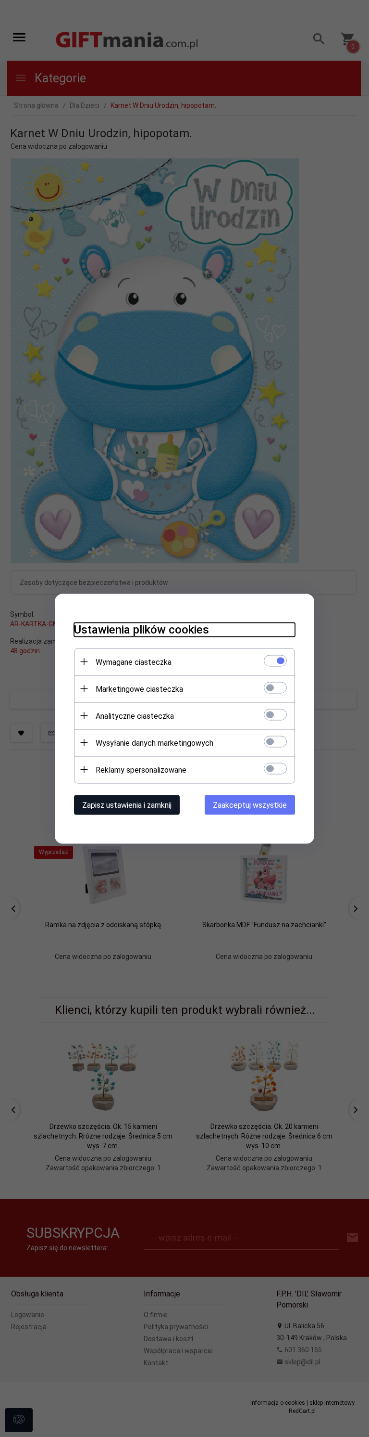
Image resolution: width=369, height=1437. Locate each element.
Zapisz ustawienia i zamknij (127, 804)
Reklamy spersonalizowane (141, 769)
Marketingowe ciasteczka (139, 688)
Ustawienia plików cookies (141, 629)
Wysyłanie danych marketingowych (154, 742)
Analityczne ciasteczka (135, 715)
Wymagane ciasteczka (134, 661)
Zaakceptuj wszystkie (250, 804)
